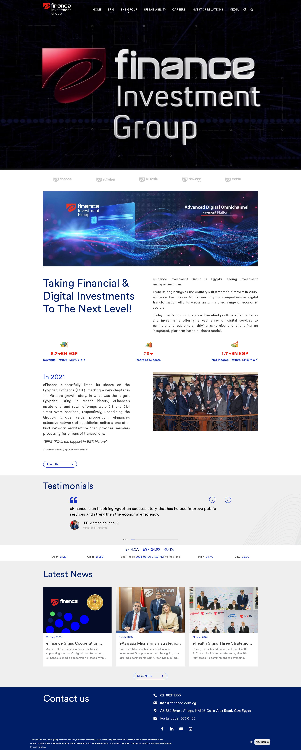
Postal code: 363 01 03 (177, 718)
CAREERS (178, 9)
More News (144, 676)
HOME (97, 9)
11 (172, 539)
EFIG (111, 9)
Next (228, 500)
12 (176, 539)
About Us (52, 464)
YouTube (181, 729)
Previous (212, 500)
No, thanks (262, 742)
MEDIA (234, 9)
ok (251, 741)
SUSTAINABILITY (154, 9)
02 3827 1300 (170, 695)
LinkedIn (171, 729)
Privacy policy (38, 746)
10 (168, 539)
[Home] (57, 9)
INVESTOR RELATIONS (207, 9)
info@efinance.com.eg (178, 703)
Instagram (190, 729)
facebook (162, 729)
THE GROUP (129, 9)
